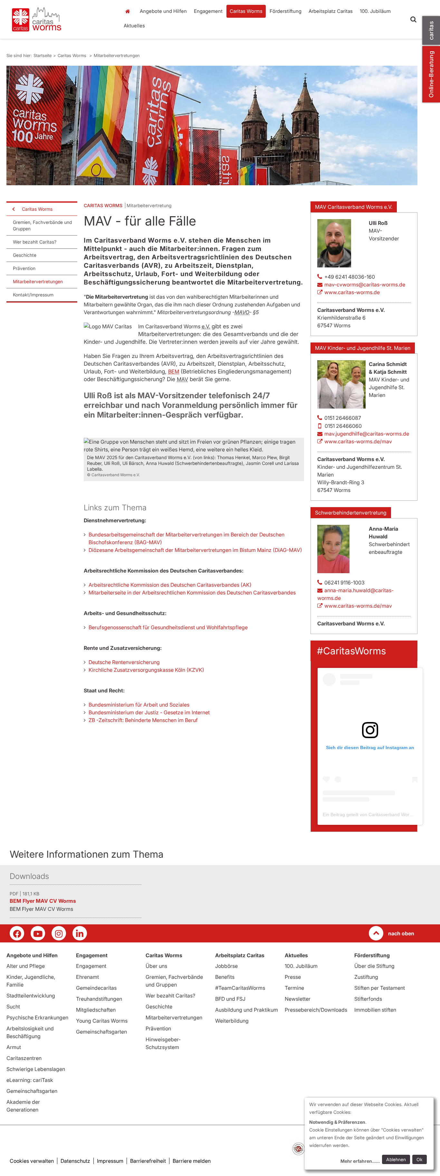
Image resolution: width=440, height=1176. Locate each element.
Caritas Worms (246, 11)
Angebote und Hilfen (163, 11)
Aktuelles (134, 26)
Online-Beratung (431, 74)
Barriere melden (192, 1161)
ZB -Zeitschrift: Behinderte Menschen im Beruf (143, 720)
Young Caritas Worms (102, 1020)
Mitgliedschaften (96, 1010)
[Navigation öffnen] (12, 209)
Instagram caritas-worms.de (59, 933)
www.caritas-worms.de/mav (358, 441)
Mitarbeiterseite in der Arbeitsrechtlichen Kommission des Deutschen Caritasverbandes (192, 592)
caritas (431, 30)
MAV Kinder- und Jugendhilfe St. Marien (362, 348)
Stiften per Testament (379, 988)
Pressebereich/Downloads (316, 1010)
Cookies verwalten (32, 1161)
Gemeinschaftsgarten (31, 1091)
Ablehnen (396, 1159)
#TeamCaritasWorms (240, 988)
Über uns (156, 966)
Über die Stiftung (374, 966)
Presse (293, 977)
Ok (419, 1159)
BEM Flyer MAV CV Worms (43, 901)
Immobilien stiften (375, 1010)
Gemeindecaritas (96, 988)
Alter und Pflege (25, 966)
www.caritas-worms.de (352, 292)
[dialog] (369, 1134)
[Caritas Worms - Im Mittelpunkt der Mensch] (61, 19)
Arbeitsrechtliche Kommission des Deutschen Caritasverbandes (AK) (170, 585)
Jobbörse (226, 966)
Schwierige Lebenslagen (35, 1069)
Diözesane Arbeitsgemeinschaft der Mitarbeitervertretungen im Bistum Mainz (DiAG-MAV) (195, 550)
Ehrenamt (87, 977)
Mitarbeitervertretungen (117, 55)
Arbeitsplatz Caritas (331, 11)
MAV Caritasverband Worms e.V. (353, 207)
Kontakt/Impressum (33, 294)
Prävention (24, 268)
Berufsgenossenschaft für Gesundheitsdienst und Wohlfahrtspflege (168, 627)
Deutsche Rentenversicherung (124, 662)
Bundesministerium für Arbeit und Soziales (139, 704)
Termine (294, 988)
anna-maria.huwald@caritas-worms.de (355, 594)
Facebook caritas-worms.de (17, 933)
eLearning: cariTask (29, 1080)
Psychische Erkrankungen (37, 1017)
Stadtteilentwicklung (30, 995)
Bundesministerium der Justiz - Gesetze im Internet (149, 712)
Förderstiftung (285, 11)
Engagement (208, 11)
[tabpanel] (211, 125)
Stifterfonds (368, 999)
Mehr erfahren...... (360, 1161)
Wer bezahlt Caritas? (34, 242)
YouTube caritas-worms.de (38, 933)
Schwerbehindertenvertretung (351, 512)
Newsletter (298, 999)
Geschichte (24, 255)
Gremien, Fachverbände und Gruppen (42, 225)
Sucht (13, 1006)
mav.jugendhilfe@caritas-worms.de (366, 433)
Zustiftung (366, 977)
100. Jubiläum (375, 11)
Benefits (224, 977)
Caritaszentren (24, 1058)
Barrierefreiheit (148, 1161)
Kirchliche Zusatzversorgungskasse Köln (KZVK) (146, 670)
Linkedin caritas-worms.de (79, 933)
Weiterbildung (232, 1020)
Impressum (110, 1161)
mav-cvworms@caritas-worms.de (364, 284)
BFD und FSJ (230, 999)
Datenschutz (75, 1161)
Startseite (129, 11)
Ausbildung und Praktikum (246, 1010)
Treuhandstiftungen (99, 999)
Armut (13, 1047)
